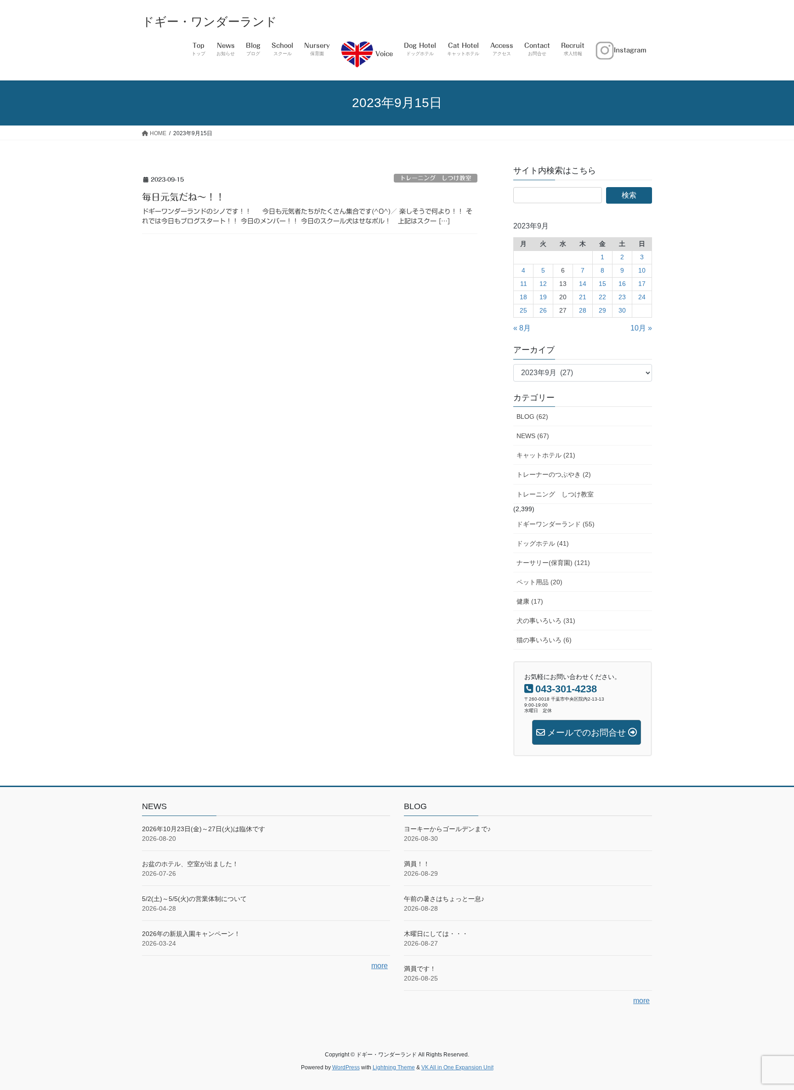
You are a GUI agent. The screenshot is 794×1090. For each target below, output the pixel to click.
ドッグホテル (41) (542, 543)
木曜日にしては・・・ (436, 933)
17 (642, 283)
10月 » (641, 328)
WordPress (346, 1067)
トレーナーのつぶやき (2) (553, 474)
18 (523, 297)
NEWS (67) (532, 435)
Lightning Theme (394, 1067)
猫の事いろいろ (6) (544, 640)
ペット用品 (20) (539, 582)
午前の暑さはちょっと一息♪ (444, 898)
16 (622, 283)
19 (543, 297)
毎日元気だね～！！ (183, 196)
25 (523, 310)
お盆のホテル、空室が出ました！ (190, 863)
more (379, 966)
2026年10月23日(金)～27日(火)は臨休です (203, 829)
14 (582, 283)
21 (582, 297)
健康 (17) (529, 601)
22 (602, 297)
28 (582, 310)
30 (622, 310)
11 (523, 283)
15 (602, 283)
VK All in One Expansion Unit (457, 1067)
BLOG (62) (532, 416)
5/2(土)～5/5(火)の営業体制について (194, 898)
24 (642, 297)
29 (602, 310)
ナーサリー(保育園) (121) (553, 562)
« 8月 (522, 328)
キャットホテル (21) (545, 455)
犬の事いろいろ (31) (545, 620)
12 (543, 283)
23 (622, 297)
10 (642, 270)
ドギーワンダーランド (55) (555, 524)
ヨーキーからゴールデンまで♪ (447, 829)
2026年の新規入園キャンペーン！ (191, 933)
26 (543, 310)
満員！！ (417, 863)
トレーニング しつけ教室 (435, 178)
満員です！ (420, 968)
